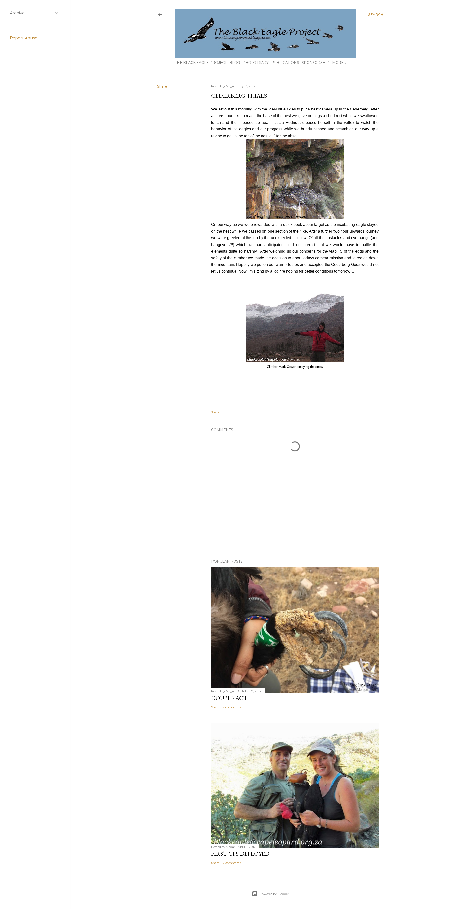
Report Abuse (23, 38)
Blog (234, 62)
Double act (229, 698)
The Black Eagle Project (201, 62)
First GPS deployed (240, 853)
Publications (285, 62)
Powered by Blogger (274, 893)
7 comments (232, 863)
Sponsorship (315, 62)
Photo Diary (256, 62)
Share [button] (162, 86)
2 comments (232, 707)
